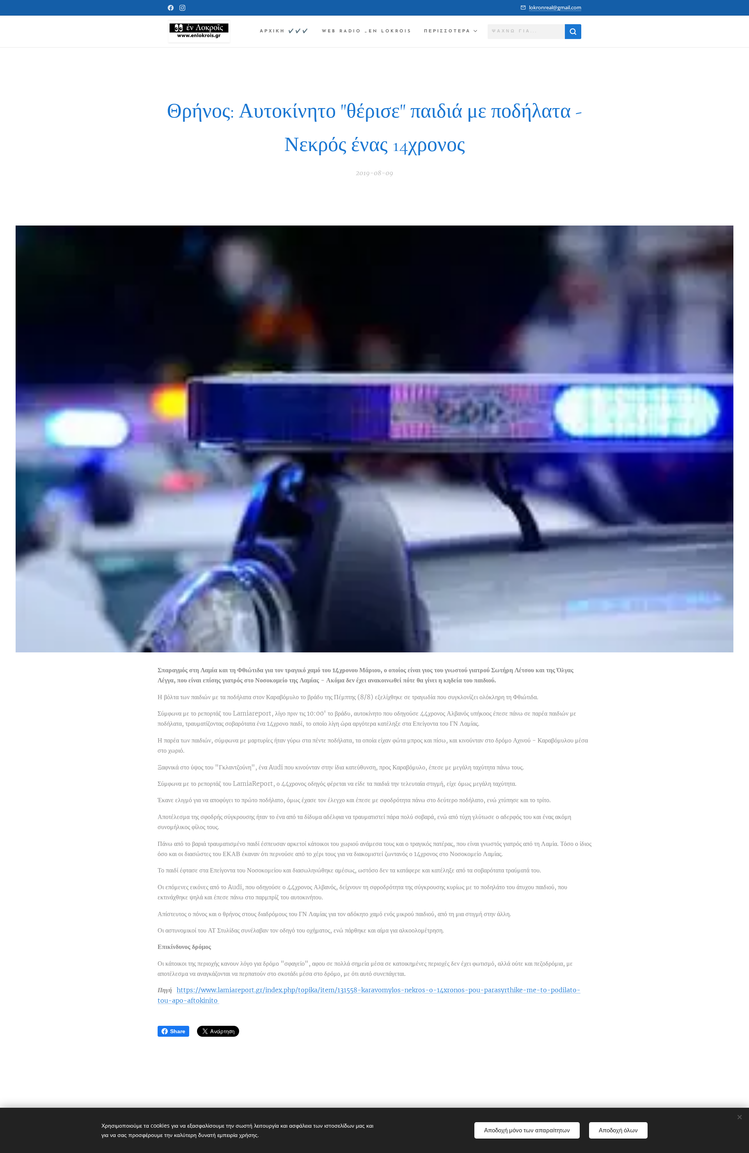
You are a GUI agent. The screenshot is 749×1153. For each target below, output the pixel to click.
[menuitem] (287, 31)
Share (177, 1031)
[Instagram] (182, 7)
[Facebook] (171, 7)
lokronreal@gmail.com (555, 7)
